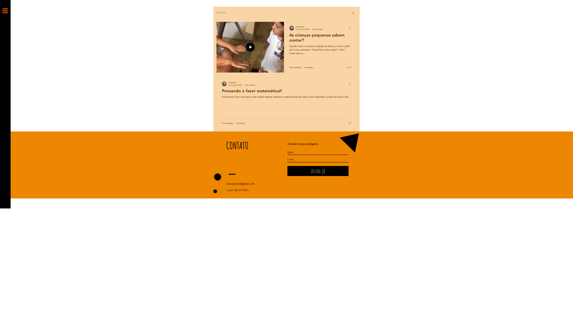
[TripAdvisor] (5, 318)
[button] (5, 10)
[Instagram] (5, 311)
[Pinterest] (5, 304)
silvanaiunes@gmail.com (240, 183)
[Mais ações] (350, 28)
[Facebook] (5, 282)
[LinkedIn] (5, 289)
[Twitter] (5, 296)
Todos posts (221, 13)
